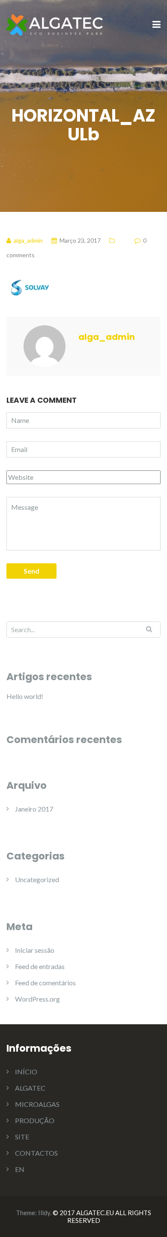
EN (19, 1169)
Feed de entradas (40, 966)
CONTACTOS (36, 1153)
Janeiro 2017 (34, 809)
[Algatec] (55, 24)
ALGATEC (30, 1088)
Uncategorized (37, 879)
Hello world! (24, 696)
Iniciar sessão (34, 950)
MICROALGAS (37, 1104)
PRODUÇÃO (34, 1120)
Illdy (44, 1212)
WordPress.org (37, 999)
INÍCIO (26, 1072)
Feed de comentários (45, 982)
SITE (22, 1137)
